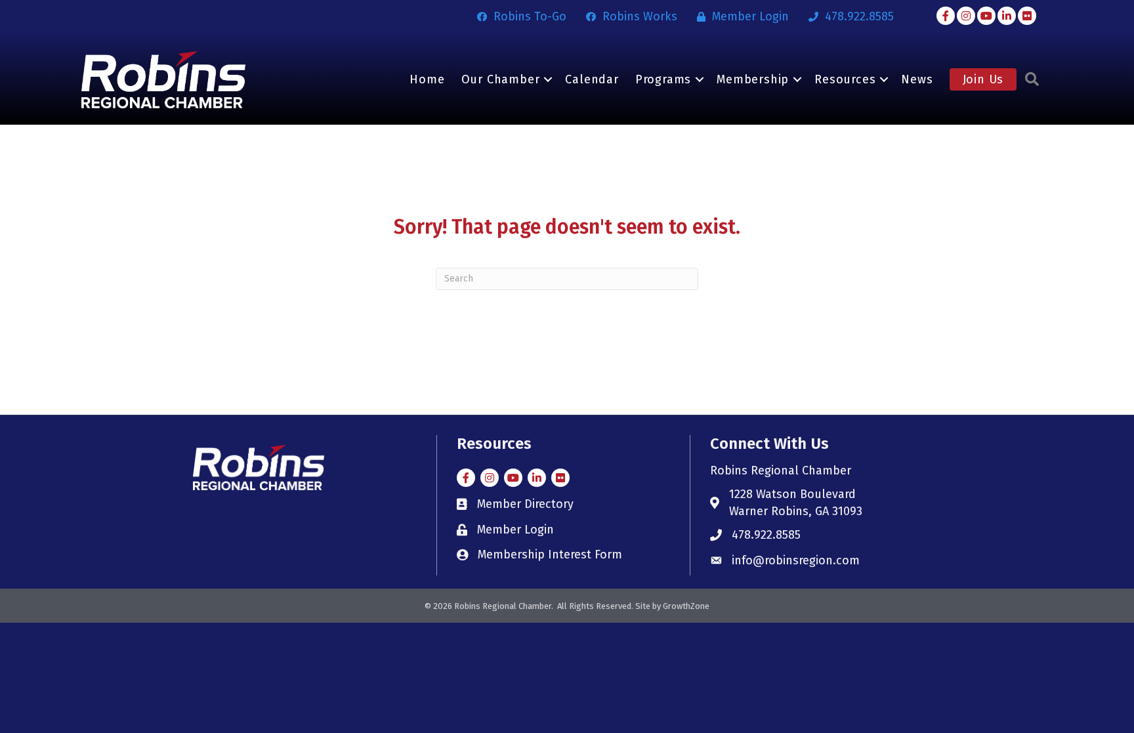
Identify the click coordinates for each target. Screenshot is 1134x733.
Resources (844, 79)
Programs (663, 79)
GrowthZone (686, 606)
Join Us (983, 79)
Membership (753, 79)
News (917, 79)
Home (427, 79)
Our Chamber (500, 79)
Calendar (591, 79)
